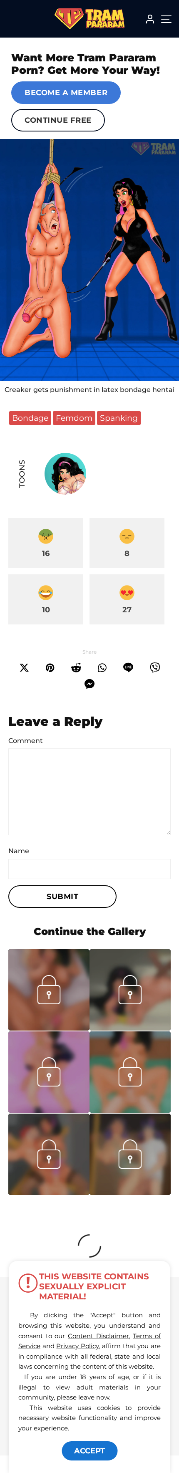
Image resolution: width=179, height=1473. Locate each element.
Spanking (119, 418)
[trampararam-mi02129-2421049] (49, 1028)
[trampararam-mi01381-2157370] (130, 1110)
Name (18, 851)
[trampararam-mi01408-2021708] (49, 1110)
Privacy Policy (77, 1346)
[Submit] (76, 668)
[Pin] (50, 668)
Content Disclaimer (98, 1336)
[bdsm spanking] (89, 260)
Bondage (30, 418)
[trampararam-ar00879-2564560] (130, 1028)
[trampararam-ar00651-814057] (49, 1192)
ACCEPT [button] (89, 1450)
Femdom (74, 418)
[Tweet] (24, 668)
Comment (25, 741)
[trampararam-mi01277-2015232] (130, 1192)
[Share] (102, 668)
